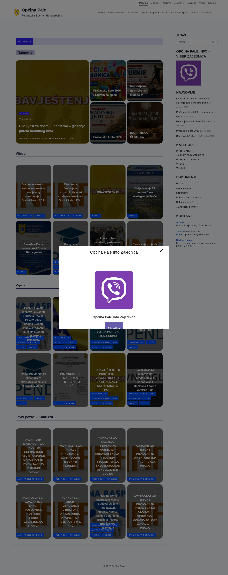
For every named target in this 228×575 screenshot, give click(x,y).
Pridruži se (114, 328)
